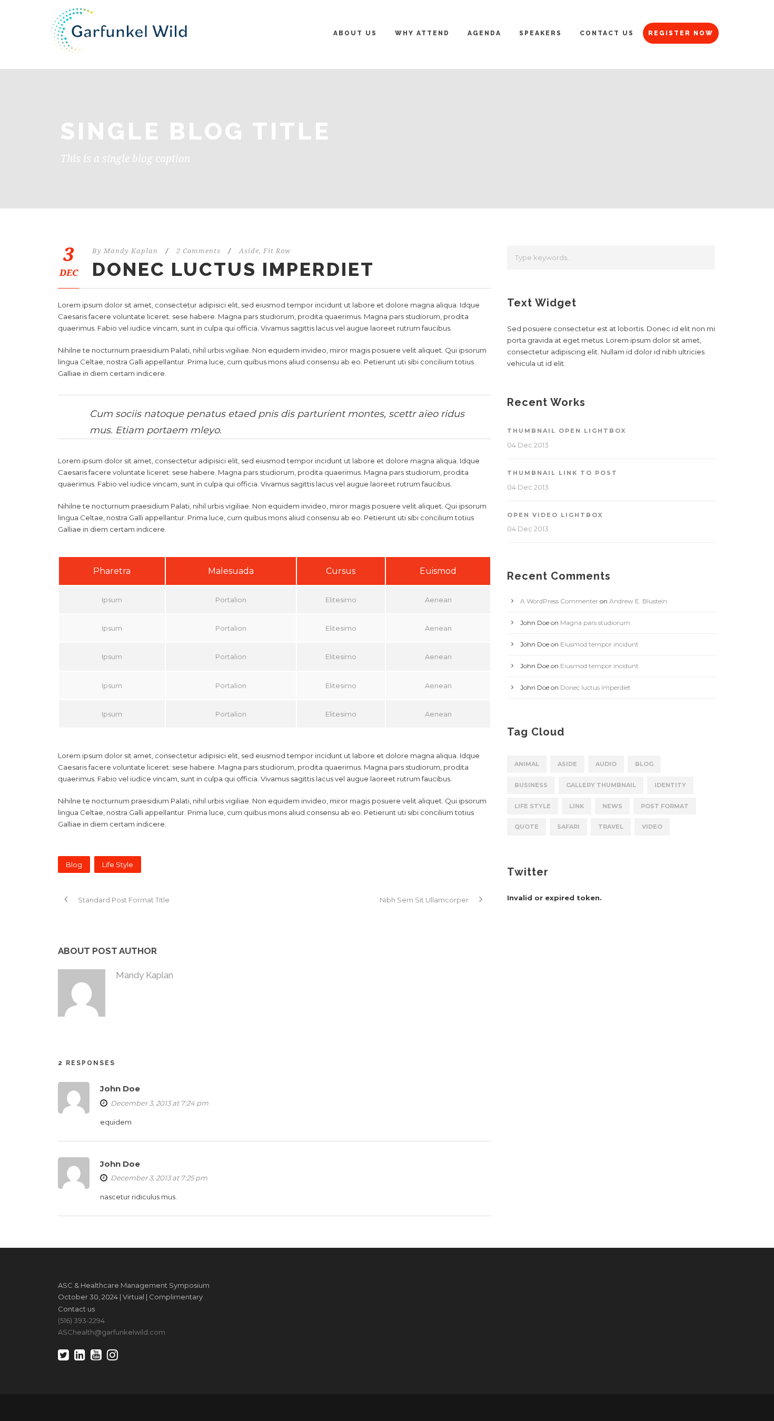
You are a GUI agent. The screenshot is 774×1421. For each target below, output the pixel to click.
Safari (568, 826)
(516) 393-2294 (81, 1320)
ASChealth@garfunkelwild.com (111, 1332)
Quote (526, 826)
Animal (526, 764)
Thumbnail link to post (562, 472)
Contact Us (607, 33)
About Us (355, 33)
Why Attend (422, 33)
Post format (665, 806)
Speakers (540, 33)
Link (576, 806)
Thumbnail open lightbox (566, 430)
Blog (74, 864)
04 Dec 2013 (528, 445)
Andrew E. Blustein (638, 601)
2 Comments (198, 251)
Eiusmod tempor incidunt (599, 644)
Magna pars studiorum (595, 623)
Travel (610, 826)
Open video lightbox (555, 515)
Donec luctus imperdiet (595, 687)
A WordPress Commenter (559, 601)
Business (531, 785)
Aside (249, 251)
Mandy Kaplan (131, 251)
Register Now (680, 33)
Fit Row (277, 251)
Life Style (117, 864)
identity (670, 785)
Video (652, 826)
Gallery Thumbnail (601, 785)
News (612, 806)
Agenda (484, 33)
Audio (606, 764)
